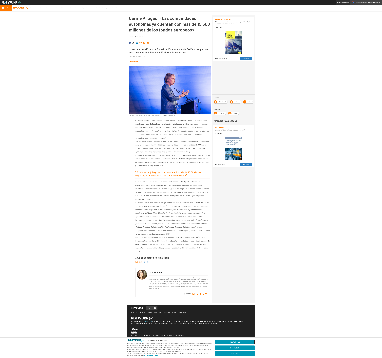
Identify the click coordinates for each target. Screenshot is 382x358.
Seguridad (107, 8)
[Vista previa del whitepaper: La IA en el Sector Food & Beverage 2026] (233, 148)
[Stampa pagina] (147, 42)
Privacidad (166, 312)
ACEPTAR (234, 353)
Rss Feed (149, 312)
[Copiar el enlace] (140, 42)
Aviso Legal (157, 312)
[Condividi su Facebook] (129, 42)
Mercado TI (123, 8)
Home (131, 37)
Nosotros (134, 312)
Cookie (174, 312)
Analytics (47, 8)
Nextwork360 (148, 321)
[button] (6, 8)
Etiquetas (142, 312)
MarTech (70, 8)
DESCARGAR (246, 58)
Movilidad (115, 8)
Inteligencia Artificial (86, 8)
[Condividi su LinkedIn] (137, 42)
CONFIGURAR (235, 342)
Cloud (76, 8)
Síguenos (150, 308)
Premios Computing (36, 8)
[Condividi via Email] (144, 42)
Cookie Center (182, 312)
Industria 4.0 (99, 8)
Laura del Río (133, 61)
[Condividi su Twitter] (133, 42)
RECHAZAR (234, 347)
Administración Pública (58, 8)
